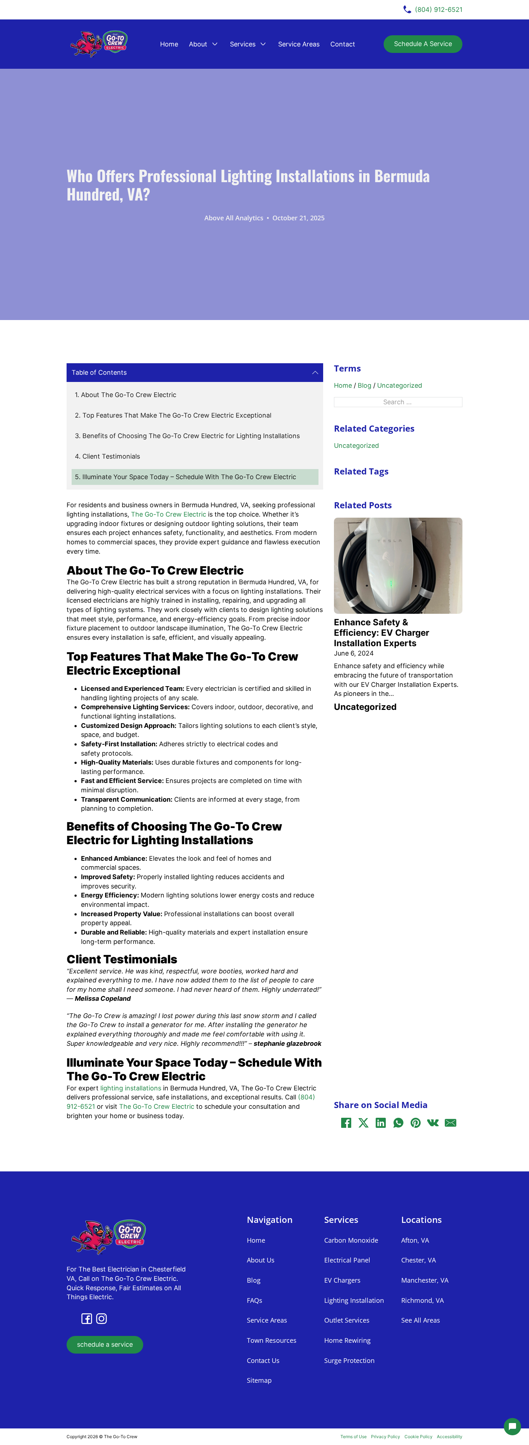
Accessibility (449, 1436)
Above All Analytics (233, 217)
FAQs (254, 1300)
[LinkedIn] (380, 1122)
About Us (261, 1260)
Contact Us (263, 1360)
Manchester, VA (424, 1280)
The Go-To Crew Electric (168, 514)
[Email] (450, 1122)
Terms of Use (353, 1436)
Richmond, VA (422, 1300)
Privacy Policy (385, 1436)
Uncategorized (399, 385)
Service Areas (299, 44)
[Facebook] (346, 1122)
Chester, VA (418, 1260)
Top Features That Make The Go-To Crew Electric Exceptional (176, 415)
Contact (342, 44)
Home (169, 44)
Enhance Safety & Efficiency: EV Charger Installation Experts (381, 632)
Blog (364, 385)
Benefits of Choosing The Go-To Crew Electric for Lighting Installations (191, 436)
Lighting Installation (354, 1300)
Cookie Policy (418, 1436)
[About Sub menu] (215, 44)
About (198, 44)
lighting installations (130, 1088)
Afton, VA (415, 1240)
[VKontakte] (433, 1122)
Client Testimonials (112, 456)
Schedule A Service (423, 44)
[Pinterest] (415, 1122)
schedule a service (105, 1344)
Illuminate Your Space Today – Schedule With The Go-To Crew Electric (189, 477)
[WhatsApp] (398, 1122)
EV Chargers (342, 1280)
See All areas (420, 1320)
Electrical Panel (347, 1260)
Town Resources (272, 1340)
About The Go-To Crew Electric (128, 395)
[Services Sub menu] (263, 44)
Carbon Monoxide (351, 1240)
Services (243, 44)
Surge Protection (349, 1360)
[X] (363, 1122)
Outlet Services (347, 1320)
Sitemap (259, 1380)
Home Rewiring (347, 1340)
